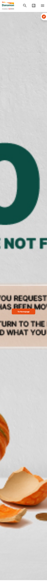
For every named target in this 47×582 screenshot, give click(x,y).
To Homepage (23, 311)
